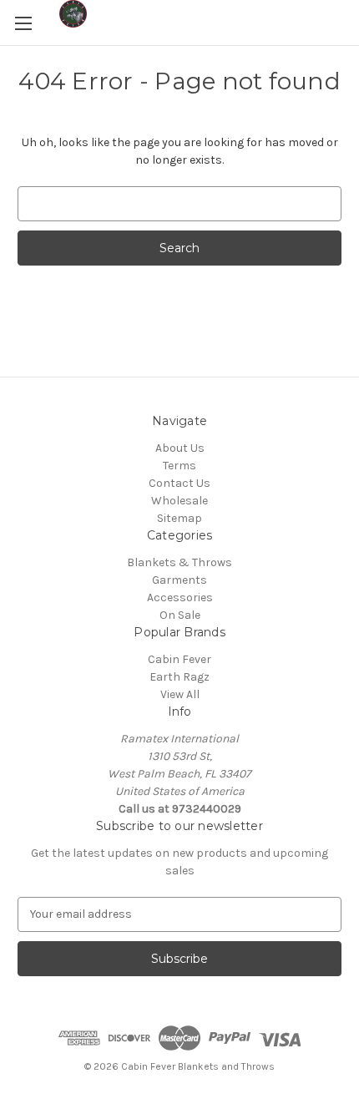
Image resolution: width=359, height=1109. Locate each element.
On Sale (179, 615)
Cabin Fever (179, 659)
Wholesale (179, 501)
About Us (180, 448)
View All (180, 694)
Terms (179, 465)
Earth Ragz (179, 677)
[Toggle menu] (23, 23)
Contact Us (179, 483)
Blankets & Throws (179, 562)
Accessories (180, 597)
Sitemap (179, 518)
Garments (179, 580)
